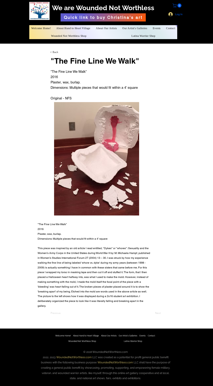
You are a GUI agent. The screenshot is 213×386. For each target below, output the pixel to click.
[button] (177, 5)
